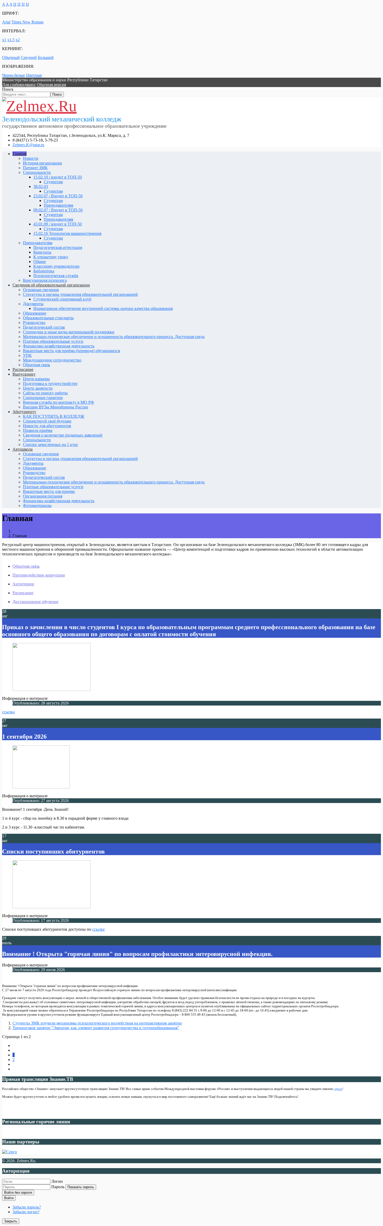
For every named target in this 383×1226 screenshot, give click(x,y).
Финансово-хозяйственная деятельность (58, 346)
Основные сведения (41, 289)
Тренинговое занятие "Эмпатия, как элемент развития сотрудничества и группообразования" (96, 1028)
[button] (19, 84)
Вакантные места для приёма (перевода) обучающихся (71, 350)
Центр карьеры (36, 379)
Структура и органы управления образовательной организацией (80, 294)
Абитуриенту (24, 411)
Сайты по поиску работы (45, 393)
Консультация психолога (45, 280)
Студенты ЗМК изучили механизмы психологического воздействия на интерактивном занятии (97, 1023)
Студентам (53, 182)
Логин (57, 1181)
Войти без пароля (18, 1192)
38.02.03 (40, 186)
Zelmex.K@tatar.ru (28, 145)
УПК (27, 355)
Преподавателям (58, 205)
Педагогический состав (44, 327)
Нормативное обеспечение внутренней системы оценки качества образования (103, 308)
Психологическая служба (55, 275)
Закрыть (10, 1221)
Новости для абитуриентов (47, 426)
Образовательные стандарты (48, 318)
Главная (20, 153)
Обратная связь (36, 365)
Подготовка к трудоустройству (50, 383)
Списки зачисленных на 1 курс (50, 444)
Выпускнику (24, 374)
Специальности (37, 172)
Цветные (34, 75)
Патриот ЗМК (35, 167)
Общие (39, 261)
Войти (9, 1198)
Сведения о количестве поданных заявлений (62, 435)
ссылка (8, 712)
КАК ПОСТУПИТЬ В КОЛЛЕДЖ (53, 416)
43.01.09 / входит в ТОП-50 (57, 224)
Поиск (8, 89)
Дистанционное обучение (35, 601)
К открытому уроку (50, 257)
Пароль (57, 1187)
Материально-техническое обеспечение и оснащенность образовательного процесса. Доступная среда (114, 336)
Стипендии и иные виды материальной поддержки (68, 332)
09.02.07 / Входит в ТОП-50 (58, 210)
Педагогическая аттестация (57, 247)
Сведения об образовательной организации (51, 285)
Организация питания (42, 496)
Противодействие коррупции (39, 575)
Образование (34, 313)
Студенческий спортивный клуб (62, 299)
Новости (30, 158)
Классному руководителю (56, 266)
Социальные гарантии (43, 397)
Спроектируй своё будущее (47, 421)
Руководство (34, 322)
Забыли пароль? (27, 1207)
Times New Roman (27, 22)
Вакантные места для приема (49, 491)
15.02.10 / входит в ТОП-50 (57, 177)
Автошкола (23, 449)
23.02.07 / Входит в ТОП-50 (58, 196)
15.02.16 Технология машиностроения (67, 233)
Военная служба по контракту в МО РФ (58, 402)
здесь (338, 1089)
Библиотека (43, 271)
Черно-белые (13, 75)
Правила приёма (37, 430)
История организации (42, 163)
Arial (6, 22)
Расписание (23, 369)
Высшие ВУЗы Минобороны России (55, 407)
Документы (33, 304)
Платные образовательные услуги (53, 341)
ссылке (98, 929)
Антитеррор (23, 584)
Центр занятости (38, 388)
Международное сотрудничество (52, 360)
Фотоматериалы (37, 505)
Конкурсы (42, 252)
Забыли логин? (26, 1212)
